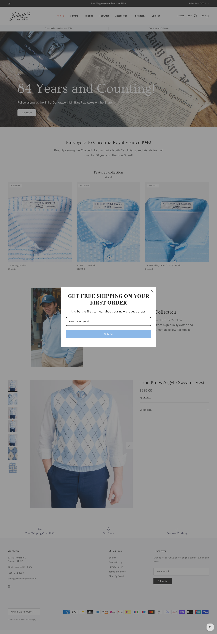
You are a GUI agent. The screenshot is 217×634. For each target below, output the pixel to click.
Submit (108, 334)
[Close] (152, 291)
